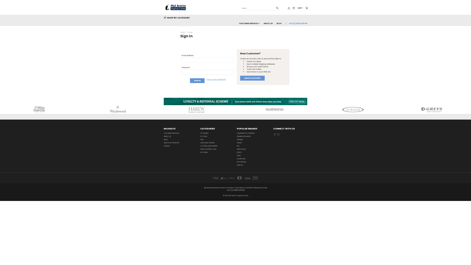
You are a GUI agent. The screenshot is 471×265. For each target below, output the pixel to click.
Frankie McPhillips (244, 136)
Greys (239, 152)
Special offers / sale (208, 149)
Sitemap (167, 146)
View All (240, 165)
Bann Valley (241, 149)
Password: (186, 67)
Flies (202, 140)
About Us (268, 23)
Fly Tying (203, 136)
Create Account (252, 78)
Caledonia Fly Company (246, 133)
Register (175, 143)
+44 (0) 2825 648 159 (298, 23)
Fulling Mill (241, 159)
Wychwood (241, 162)
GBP (299, 8)
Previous (465, 257)
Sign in (166, 143)
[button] (235, 101)
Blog (279, 23)
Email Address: (188, 55)
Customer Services (248, 23)
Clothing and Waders (208, 146)
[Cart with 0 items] (306, 8)
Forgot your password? (216, 79)
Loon (239, 155)
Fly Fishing (204, 133)
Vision (239, 143)
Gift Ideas (204, 152)
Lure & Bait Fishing (207, 143)
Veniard (240, 140)
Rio (238, 146)
